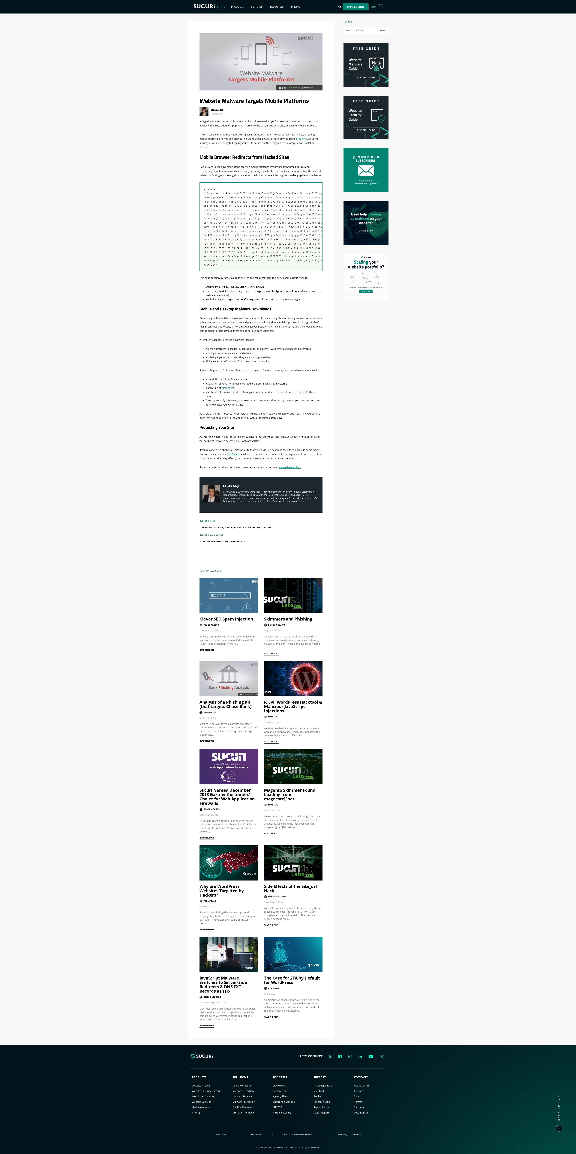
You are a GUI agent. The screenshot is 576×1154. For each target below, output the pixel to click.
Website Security (240, 541)
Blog (356, 1096)
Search (381, 30)
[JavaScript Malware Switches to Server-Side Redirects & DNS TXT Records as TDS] (229, 954)
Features (257, 6)
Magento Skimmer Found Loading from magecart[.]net (289, 794)
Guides (317, 1096)
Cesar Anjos (217, 109)
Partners (359, 1107)
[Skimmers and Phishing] (293, 595)
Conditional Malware (211, 527)
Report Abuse (321, 1107)
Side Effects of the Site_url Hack (290, 888)
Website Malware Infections (215, 541)
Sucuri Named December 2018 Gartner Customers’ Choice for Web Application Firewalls (227, 796)
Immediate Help (355, 6)
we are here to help (290, 467)
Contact (358, 1091)
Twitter (301, 501)
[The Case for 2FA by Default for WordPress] (293, 954)
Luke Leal (273, 716)
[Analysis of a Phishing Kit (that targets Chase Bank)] (229, 678)
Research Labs (322, 1101)
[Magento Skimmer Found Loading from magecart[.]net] (293, 766)
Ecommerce (279, 1091)
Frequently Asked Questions (349, 1134)
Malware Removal (242, 1096)
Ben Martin (210, 712)
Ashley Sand (210, 901)
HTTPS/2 (278, 1107)
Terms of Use (220, 1134)
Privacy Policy (255, 1134)
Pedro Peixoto (211, 625)
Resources (277, 6)
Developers (279, 1085)
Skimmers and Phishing (288, 619)
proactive (301, 138)
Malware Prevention (243, 1101)
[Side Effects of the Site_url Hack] (293, 863)
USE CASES (280, 1077)
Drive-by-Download (235, 527)
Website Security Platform (206, 1091)
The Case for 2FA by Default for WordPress (292, 980)
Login (373, 6)
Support (320, 1077)
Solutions (240, 1077)
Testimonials (361, 1112)
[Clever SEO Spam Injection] (229, 595)
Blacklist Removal (242, 1107)
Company (361, 1077)
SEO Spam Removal (243, 1112)
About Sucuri (361, 1085)
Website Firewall (201, 1085)
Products (237, 6)
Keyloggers (228, 387)
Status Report (321, 1112)
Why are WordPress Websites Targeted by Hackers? (222, 890)
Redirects (269, 527)
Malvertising (255, 527)
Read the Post (207, 650)
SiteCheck (233, 454)
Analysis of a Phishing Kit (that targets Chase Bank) (225, 704)
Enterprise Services (284, 1101)
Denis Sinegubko (277, 625)
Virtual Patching (282, 1112)
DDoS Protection (242, 1085)
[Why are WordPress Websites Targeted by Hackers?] (229, 863)
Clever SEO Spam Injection (226, 619)
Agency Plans (280, 1096)
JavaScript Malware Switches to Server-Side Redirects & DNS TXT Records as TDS (223, 984)
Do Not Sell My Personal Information (299, 1134)
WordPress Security (203, 1096)
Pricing (295, 6)
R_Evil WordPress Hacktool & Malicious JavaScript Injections (293, 706)
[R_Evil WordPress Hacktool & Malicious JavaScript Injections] (293, 678)
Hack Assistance (201, 1107)
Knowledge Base (323, 1085)
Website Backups (201, 1101)
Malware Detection (243, 1091)
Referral (358, 1101)
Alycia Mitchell (212, 809)
